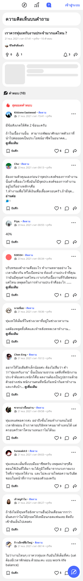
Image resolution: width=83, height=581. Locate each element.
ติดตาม (42, 112)
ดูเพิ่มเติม (12, 143)
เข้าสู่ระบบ (72, 5)
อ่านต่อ (11, 196)
